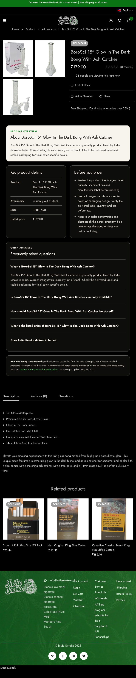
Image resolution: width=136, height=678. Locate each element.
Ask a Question (84, 96)
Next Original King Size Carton (66, 545)
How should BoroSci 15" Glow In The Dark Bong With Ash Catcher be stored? (62, 311)
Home (15, 29)
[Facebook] (63, 656)
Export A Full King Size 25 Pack (22, 545)
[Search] (119, 21)
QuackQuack (8, 668)
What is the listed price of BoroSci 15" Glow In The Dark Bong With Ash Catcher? (64, 326)
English (127, 10)
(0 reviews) (126, 67)
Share (107, 96)
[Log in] (111, 21)
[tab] (11, 396)
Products (30, 29)
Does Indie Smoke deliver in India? (33, 340)
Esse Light (50, 607)
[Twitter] (84, 656)
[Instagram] (73, 656)
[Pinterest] (52, 656)
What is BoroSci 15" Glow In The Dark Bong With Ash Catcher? (52, 266)
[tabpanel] (68, 440)
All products (49, 29)
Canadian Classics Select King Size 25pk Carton (111, 547)
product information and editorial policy (38, 369)
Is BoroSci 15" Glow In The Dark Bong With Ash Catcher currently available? (61, 297)
